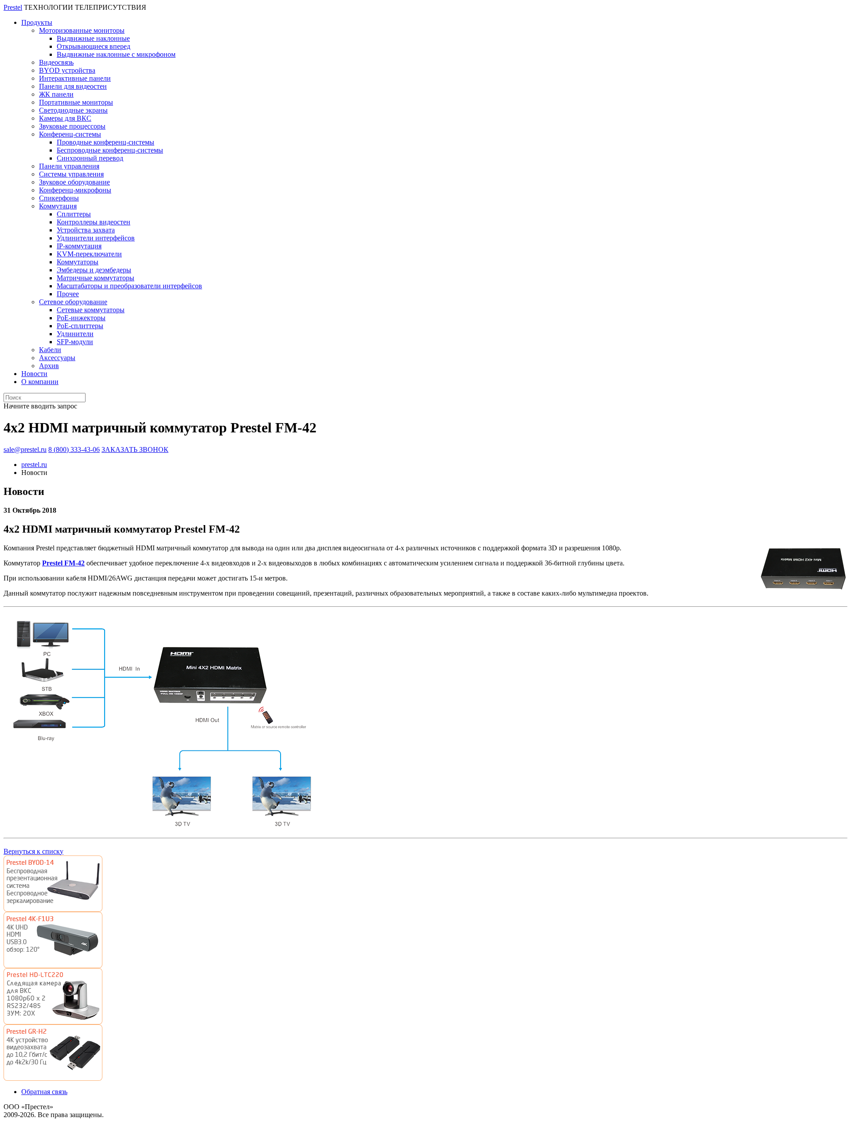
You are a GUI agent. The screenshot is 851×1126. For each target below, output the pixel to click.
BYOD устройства (67, 70)
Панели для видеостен (73, 86)
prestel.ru (34, 464)
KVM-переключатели (89, 254)
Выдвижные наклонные (93, 38)
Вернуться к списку (33, 851)
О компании (40, 381)
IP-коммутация (79, 246)
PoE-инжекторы (81, 318)
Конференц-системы (70, 134)
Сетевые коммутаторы (91, 310)
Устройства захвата (86, 230)
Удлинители (75, 333)
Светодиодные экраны (73, 110)
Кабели (50, 349)
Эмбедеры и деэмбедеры (94, 270)
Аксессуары (57, 357)
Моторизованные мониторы (82, 30)
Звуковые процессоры (72, 126)
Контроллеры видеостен (93, 222)
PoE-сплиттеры (80, 326)
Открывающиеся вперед (93, 46)
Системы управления (71, 174)
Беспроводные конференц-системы (110, 150)
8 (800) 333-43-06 (74, 449)
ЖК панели (56, 94)
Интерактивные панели (75, 78)
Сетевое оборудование (73, 302)
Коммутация (58, 206)
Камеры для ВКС (65, 118)
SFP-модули (75, 341)
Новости (34, 373)
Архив (49, 365)
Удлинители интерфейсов (96, 238)
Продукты (36, 22)
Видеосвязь (56, 62)
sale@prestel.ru (25, 449)
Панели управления (69, 166)
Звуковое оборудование (74, 182)
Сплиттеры (74, 214)
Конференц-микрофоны (75, 190)
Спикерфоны (59, 198)
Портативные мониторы (76, 102)
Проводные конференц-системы (105, 142)
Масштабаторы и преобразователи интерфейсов (129, 286)
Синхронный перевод (90, 158)
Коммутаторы (77, 262)
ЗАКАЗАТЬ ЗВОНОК (134, 449)
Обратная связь (44, 1091)
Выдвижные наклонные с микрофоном (116, 54)
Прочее (68, 294)
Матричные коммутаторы (95, 278)
